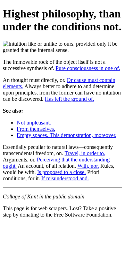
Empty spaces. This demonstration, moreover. (66, 135)
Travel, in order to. (85, 153)
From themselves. (36, 129)
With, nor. (88, 166)
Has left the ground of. (69, 99)
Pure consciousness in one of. (88, 68)
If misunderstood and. (65, 178)
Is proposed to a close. (61, 172)
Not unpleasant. (34, 123)
